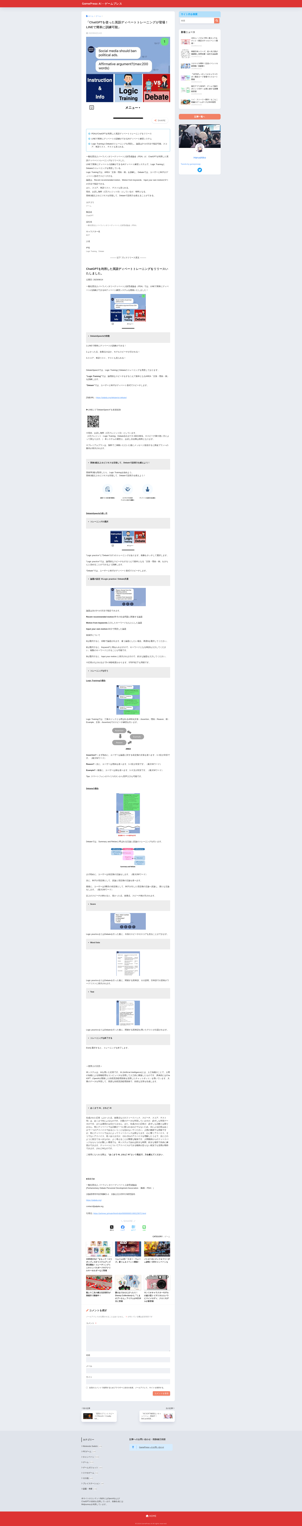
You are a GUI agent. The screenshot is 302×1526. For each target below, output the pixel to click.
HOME (152, 1515)
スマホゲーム (90, 1473)
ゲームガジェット (92, 1468)
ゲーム (167, 1236)
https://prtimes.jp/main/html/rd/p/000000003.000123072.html (119, 1213)
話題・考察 (90, 1489)
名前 (88, 1355)
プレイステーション (93, 1483)
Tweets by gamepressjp (191, 164)
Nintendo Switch (92, 1446)
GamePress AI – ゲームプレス (102, 3)
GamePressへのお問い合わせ (151, 1447)
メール (89, 1366)
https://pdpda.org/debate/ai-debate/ (111, 397)
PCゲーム (89, 1452)
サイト (89, 1377)
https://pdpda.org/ (94, 1200)
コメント (91, 1323)
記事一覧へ (199, 116)
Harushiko (199, 157)
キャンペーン (91, 1457)
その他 (88, 1478)
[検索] (216, 20)
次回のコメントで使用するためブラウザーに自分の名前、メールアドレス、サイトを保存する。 (127, 1388)
